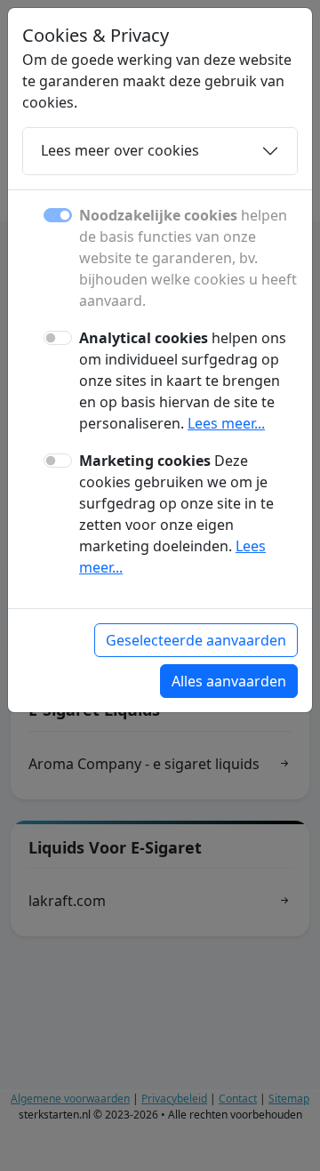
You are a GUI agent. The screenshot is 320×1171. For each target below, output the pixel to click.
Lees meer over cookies (120, 150)
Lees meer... (226, 423)
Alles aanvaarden (229, 681)
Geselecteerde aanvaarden (196, 640)
